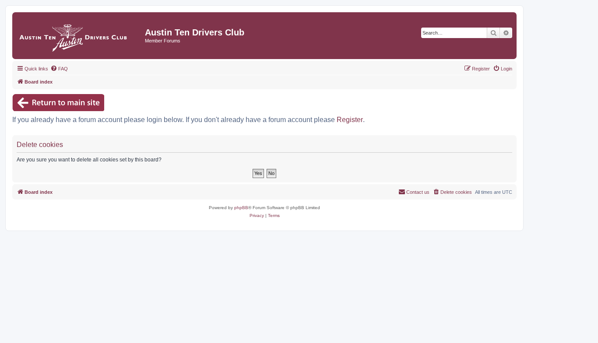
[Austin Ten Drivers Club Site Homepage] (79, 35)
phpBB (241, 207)
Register (350, 119)
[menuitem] (59, 68)
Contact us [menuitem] (417, 192)
